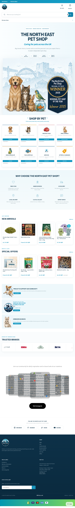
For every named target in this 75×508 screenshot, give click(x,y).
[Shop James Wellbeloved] (31, 347)
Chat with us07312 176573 (42, 473)
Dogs (40, 442)
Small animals (42, 446)
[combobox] (36, 14)
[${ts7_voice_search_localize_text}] (68, 14)
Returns (3, 468)
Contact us (4, 462)
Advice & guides (5, 469)
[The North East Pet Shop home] (29, 7)
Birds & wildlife (42, 448)
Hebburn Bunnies (17, 323)
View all (71, 219)
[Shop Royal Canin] (65, 347)
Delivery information (6, 464)
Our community (17, 293)
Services (41, 451)
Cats (40, 444)
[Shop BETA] (48, 347)
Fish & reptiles (42, 450)
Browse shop (37, 20)
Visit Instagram (37, 406)
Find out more (16, 310)
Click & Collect (5, 466)
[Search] (70, 14)
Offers (40, 453)
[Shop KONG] (14, 347)
